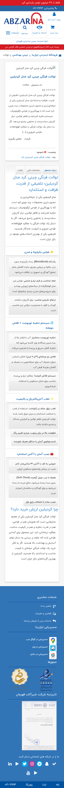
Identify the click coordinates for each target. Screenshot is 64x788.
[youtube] (28, 773)
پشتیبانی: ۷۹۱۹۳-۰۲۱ (43, 8)
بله (57, 785)
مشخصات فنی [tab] (33, 170)
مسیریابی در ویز (40, 646)
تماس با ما (46, 606)
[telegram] (39, 764)
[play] (17, 764)
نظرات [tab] (20, 170)
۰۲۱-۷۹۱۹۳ (10, 785)
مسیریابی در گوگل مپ (37, 639)
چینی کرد (25, 157)
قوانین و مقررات (43, 613)
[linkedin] (10, 764)
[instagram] (32, 764)
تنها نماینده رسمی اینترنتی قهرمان (32, 41)
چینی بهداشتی (20, 55)
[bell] (47, 764)
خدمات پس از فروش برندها (37, 620)
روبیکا (29, 785)
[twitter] (25, 764)
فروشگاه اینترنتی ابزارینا (44, 55)
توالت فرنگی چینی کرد (40, 157)
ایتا (44, 785)
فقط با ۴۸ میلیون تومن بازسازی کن (41, 2)
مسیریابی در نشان (39, 654)
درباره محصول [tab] (50, 170)
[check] (54, 764)
